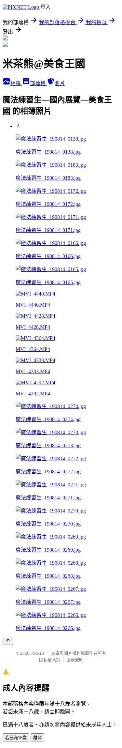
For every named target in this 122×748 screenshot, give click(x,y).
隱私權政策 (49, 659)
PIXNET (37, 653)
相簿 (16, 83)
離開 (37, 737)
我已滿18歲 (16, 737)
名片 (60, 83)
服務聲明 (74, 659)
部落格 (38, 83)
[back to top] (8, 641)
